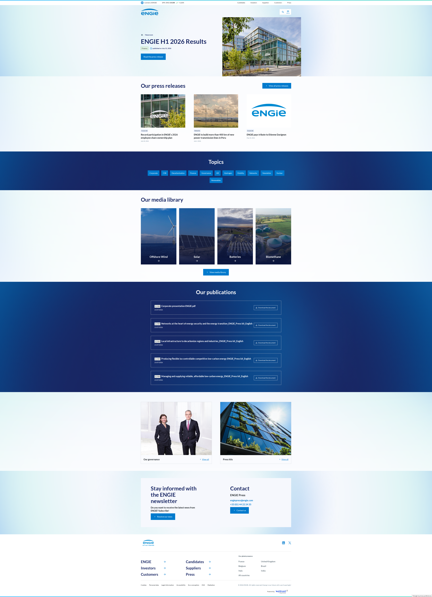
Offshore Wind (159, 256)
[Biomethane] (273, 260)
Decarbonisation (178, 173)
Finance (144, 48)
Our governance (152, 459)
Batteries (235, 256)
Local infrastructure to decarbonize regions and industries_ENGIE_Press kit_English (202, 341)
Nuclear (280, 173)
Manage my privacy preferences (422, 596)
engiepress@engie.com (241, 500)
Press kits (228, 459)
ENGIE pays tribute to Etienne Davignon (266, 134)
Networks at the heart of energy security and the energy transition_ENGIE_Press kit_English (206, 323)
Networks (197, 131)
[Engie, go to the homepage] (148, 543)
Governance (206, 173)
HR (217, 173)
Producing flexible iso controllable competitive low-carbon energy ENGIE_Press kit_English (206, 358)
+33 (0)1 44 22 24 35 (240, 504)
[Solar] (197, 260)
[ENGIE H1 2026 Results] (261, 46)
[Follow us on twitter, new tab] (289, 543)
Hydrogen (228, 173)
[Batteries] (235, 260)
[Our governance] (176, 428)
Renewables (216, 180)
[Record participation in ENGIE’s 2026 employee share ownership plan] (163, 111)
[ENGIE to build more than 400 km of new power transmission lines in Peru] (216, 111)
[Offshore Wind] (159, 260)
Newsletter (266, 173)
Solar (197, 256)
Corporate (144, 131)
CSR (164, 173)
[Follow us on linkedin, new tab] (283, 543)
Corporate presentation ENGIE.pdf (178, 306)
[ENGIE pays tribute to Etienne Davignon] (269, 111)
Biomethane (273, 256)
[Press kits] (255, 428)
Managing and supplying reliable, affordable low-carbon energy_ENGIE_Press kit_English (204, 376)
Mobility (240, 173)
